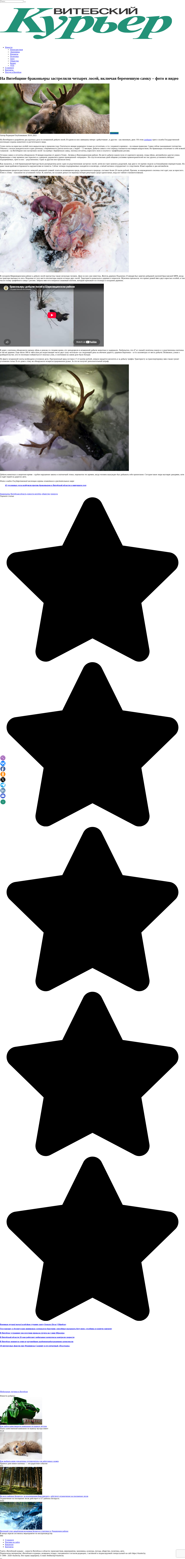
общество (46, 494)
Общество (14, 61)
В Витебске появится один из (13, 1341)
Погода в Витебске (13, 72)
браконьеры (5, 494)
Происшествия (16, 50)
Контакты (9, 70)
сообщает (148, 140)
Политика (14, 56)
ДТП (12, 65)
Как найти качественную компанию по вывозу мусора (23, 1426)
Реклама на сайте (12, 1542)
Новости (8, 47)
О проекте (9, 68)
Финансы (14, 54)
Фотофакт (114, 133)
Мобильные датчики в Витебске (14, 1392)
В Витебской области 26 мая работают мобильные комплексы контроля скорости (37, 1337)
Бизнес (13, 63)
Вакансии (9, 1544)
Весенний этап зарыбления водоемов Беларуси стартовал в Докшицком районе (34, 1531)
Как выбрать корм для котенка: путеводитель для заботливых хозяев (29, 1461)
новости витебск (34, 494)
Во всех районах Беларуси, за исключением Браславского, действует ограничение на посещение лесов (44, 1496)
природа (54, 494)
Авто (12, 59)
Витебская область (19, 494)
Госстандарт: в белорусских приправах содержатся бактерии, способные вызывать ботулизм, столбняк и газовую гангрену (56, 1329)
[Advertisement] (75, 1370)
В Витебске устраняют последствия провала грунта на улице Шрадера (32, 1333)
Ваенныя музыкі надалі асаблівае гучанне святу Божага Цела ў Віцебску (33, 1324)
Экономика (15, 52)
